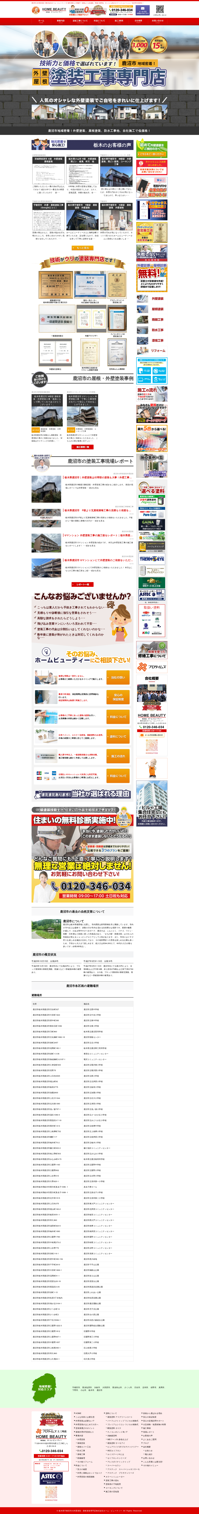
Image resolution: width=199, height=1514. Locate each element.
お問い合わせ (157, 21)
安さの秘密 (82, 1469)
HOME (41, 21)
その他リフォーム (85, 1461)
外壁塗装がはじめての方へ (87, 1424)
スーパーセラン (114, 1465)
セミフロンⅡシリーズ (116, 1458)
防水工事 (81, 1450)
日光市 (137, 1387)
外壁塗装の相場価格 (86, 1476)
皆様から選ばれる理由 (152, 1413)
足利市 (145, 1387)
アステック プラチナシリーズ (120, 1473)
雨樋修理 (81, 1458)
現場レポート (149, 1432)
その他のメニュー (150, 1465)
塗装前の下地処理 (113, 1484)
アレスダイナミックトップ (118, 1461)
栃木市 (91, 1390)
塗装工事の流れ (80, 21)
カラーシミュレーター (115, 1476)
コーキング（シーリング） (117, 155)
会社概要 (138, 21)
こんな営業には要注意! (153, 1461)
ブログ (146, 1443)
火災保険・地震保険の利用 (154, 1424)
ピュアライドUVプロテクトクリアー (123, 1446)
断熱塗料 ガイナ (114, 1428)
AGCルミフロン (114, 1450)
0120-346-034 (153, 726)
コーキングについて (114, 1487)
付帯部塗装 (123, 473)
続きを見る (94, 487)
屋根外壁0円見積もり (85, 1432)
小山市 (68, 155)
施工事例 (119, 21)
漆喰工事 (130, 506)
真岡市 (161, 1387)
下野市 (75, 1390)
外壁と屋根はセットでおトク (89, 1473)
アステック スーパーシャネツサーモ (123, 1469)
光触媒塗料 (112, 1435)
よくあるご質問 (150, 1439)
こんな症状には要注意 (85, 1417)
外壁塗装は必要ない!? (85, 1420)
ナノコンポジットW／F (117, 1432)
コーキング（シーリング (81, 392)
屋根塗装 (42, 155)
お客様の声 (148, 1435)
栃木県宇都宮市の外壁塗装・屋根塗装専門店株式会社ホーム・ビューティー (90, 1510)
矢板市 (97, 1387)
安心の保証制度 (150, 1417)
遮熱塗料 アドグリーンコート (120, 1417)
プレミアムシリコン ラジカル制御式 (122, 1424)
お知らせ (149, 1450)
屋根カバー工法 (84, 1446)
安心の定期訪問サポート (153, 1420)
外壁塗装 (35, 155)
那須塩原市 (87, 1387)
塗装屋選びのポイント (85, 1428)
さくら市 (128, 1387)
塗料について (111, 1413)
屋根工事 (123, 506)
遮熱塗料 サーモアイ (116, 1443)
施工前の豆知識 (112, 1491)
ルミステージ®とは (115, 1454)
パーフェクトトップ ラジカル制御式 (122, 1420)
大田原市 (106, 1387)
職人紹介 (149, 1454)
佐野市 (153, 1387)
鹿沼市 (34, 392)
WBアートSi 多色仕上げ (117, 1439)
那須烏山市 (117, 1387)
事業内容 (60, 21)
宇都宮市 (103, 155)
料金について (99, 21)
